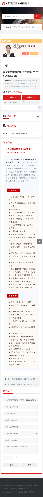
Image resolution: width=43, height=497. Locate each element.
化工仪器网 (23, 492)
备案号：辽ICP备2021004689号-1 (15, 488)
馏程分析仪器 (30, 27)
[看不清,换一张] (20, 458)
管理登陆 (31, 492)
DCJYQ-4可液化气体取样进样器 (15, 133)
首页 (14, 27)
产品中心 (20, 27)
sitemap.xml (5, 492)
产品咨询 (18, 92)
